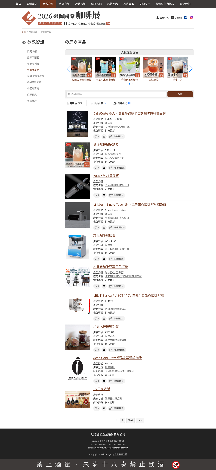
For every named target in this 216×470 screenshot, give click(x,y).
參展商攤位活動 (35, 76)
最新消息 (32, 4)
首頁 (18, 4)
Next (130, 420)
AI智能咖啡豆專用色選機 (110, 267)
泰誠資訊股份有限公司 (117, 217)
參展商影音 (33, 88)
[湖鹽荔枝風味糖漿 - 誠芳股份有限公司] (77, 155)
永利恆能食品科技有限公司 (119, 371)
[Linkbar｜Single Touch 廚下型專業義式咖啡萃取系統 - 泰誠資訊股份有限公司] (77, 215)
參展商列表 (33, 63)
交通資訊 (32, 94)
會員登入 (164, 17)
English (178, 17)
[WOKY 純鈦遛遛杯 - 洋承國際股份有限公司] (77, 186)
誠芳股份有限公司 (114, 158)
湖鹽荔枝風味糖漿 (106, 145)
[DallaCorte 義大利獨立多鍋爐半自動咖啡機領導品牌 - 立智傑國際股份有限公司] (77, 124)
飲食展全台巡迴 (165, 4)
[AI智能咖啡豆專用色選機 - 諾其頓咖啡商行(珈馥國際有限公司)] (77, 277)
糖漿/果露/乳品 (113, 154)
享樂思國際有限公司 (116, 340)
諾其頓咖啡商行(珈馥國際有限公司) (123, 276)
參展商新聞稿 (34, 82)
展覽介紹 (32, 51)
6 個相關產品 (117, 381)
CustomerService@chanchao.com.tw (111, 448)
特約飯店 (32, 100)
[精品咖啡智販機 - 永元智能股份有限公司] (77, 246)
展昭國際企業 (120, 454)
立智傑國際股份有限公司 (118, 126)
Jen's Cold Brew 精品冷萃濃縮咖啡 (117, 358)
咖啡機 (108, 123)
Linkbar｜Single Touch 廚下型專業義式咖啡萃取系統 (129, 204)
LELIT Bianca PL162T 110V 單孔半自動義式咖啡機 (128, 295)
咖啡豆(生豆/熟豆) (114, 272)
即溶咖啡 (110, 367)
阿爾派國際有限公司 (116, 308)
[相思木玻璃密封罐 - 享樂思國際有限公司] (77, 337)
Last (140, 420)
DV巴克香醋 (101, 389)
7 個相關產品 (117, 195)
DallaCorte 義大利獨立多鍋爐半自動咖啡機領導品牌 (129, 113)
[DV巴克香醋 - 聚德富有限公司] (77, 399)
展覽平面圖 (33, 57)
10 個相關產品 (118, 168)
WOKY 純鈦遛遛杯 (106, 176)
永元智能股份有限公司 (117, 249)
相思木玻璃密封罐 (106, 327)
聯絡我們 (185, 4)
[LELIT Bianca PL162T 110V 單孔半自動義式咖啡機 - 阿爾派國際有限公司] (77, 306)
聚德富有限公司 (113, 398)
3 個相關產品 (117, 137)
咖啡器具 (110, 336)
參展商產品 (33, 70)
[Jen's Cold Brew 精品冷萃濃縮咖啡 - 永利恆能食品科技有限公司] (77, 368)
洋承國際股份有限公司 (117, 185)
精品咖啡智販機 (104, 236)
